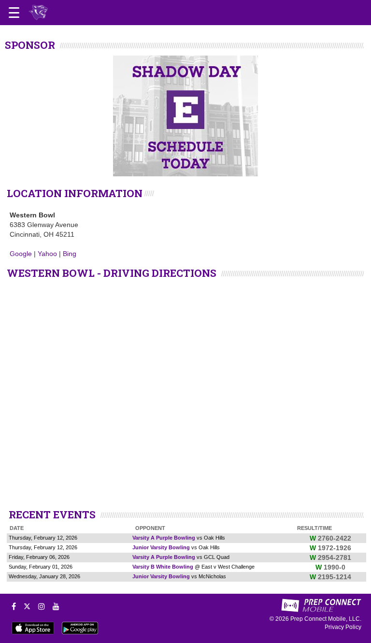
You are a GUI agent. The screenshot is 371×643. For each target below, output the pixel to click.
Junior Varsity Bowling (161, 547)
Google (21, 253)
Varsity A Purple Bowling (163, 538)
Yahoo (47, 253)
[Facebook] (14, 606)
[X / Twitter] (27, 606)
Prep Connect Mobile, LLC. (325, 618)
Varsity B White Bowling (162, 567)
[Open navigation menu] (14, 12)
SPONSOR (30, 45)
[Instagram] (41, 606)
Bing (69, 253)
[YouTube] (56, 606)
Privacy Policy (343, 627)
